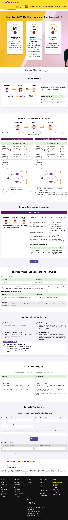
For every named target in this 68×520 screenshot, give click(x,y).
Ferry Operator (17, 496)
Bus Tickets (16, 482)
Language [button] (56, 6)
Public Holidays (43, 495)
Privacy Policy (56, 491)
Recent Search (38, 6)
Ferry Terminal (17, 498)
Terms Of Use (56, 492)
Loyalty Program (56, 487)
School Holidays (43, 497)
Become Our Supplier (57, 482)
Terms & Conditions (19, 303)
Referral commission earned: (42, 445)
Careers (3, 496)
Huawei (41, 486)
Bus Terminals (17, 486)
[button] (45, 6)
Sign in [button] (31, 6)
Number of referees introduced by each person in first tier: (50, 418)
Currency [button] (50, 6)
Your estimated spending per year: (10, 424)
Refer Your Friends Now (33, 70)
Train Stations (17, 491)
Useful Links (55, 489)
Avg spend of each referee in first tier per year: (13, 430)
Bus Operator (17, 484)
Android (41, 482)
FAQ (2, 491)
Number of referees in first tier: (9, 418)
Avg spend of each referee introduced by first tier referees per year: (50, 430)
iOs (40, 484)
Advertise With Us (57, 494)
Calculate (34, 439)
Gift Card (29, 482)
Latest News (4, 484)
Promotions (4, 487)
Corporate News (4, 486)
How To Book (4, 489)
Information (42, 493)
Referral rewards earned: (8, 445)
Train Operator (17, 489)
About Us (3, 482)
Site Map (3, 494)
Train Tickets (17, 487)
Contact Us (63, 6)
